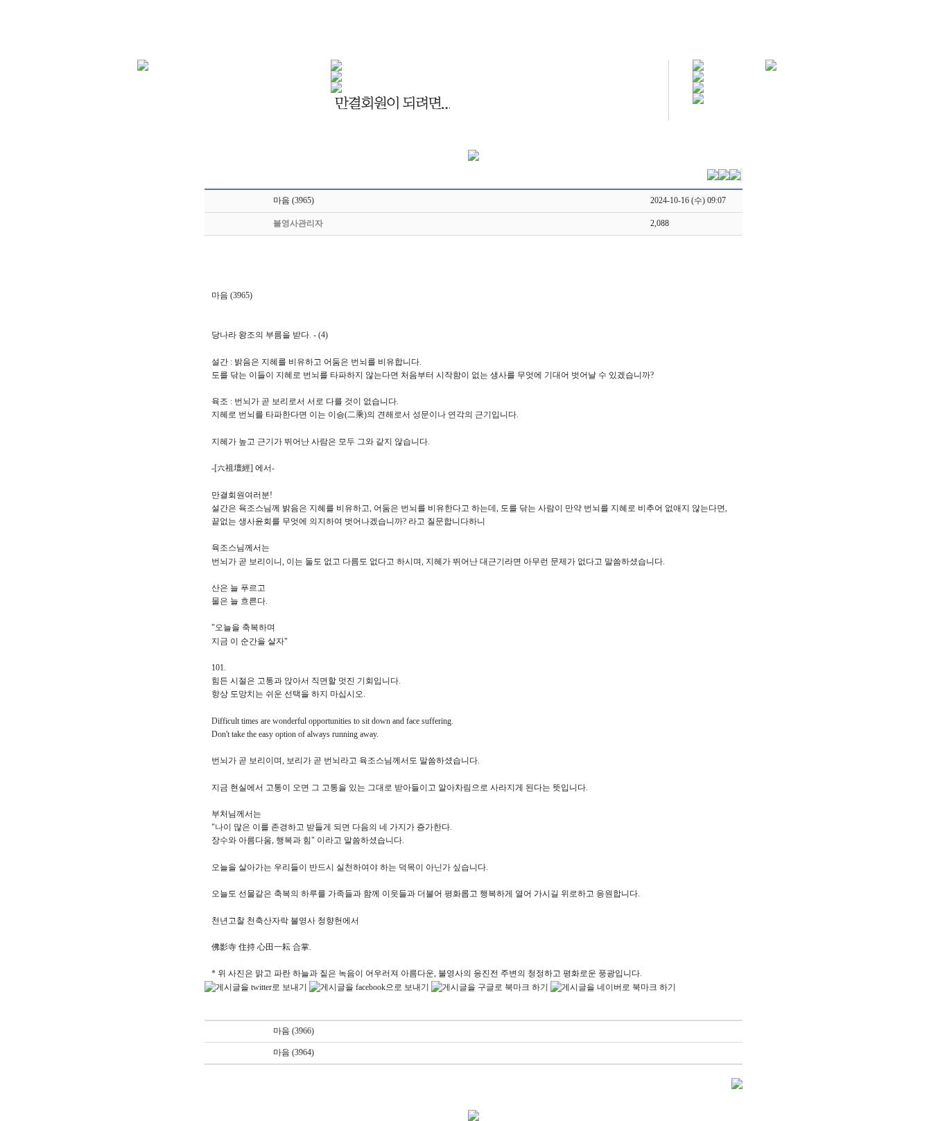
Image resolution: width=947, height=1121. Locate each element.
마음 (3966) (293, 1031)
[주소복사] (734, 174)
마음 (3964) (293, 1052)
